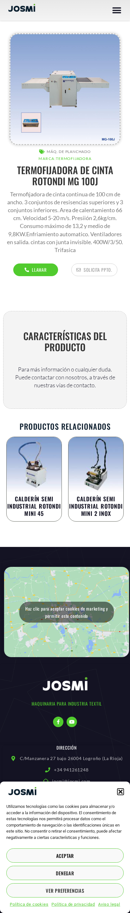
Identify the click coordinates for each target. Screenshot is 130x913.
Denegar (65, 873)
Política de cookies (29, 904)
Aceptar (65, 855)
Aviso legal (109, 904)
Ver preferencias (65, 890)
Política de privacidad (73, 904)
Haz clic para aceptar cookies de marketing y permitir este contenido (66, 612)
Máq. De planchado (69, 151)
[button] (120, 792)
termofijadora (73, 158)
